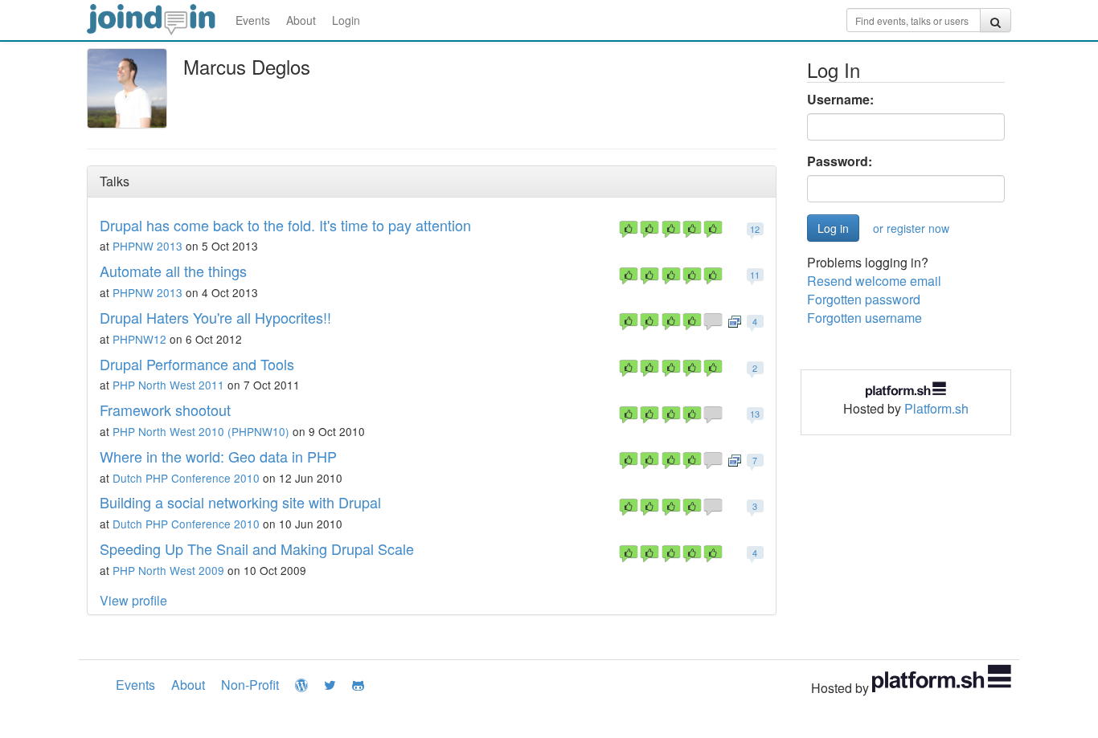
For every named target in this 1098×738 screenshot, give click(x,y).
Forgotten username (864, 317)
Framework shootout (165, 409)
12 (755, 228)
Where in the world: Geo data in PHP (218, 456)
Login (346, 20)
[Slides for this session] (734, 320)
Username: (840, 99)
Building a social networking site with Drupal (240, 501)
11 (755, 274)
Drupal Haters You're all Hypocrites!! (215, 317)
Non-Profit (250, 684)
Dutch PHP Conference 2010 (186, 478)
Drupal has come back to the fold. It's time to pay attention (285, 224)
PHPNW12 (139, 339)
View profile (133, 600)
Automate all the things (173, 270)
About (301, 20)
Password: (839, 161)
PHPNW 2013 (147, 246)
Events (253, 20)
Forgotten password (863, 299)
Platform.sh (936, 408)
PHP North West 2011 (168, 385)
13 (755, 413)
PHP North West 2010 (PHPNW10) (201, 431)
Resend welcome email (874, 280)
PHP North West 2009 (168, 570)
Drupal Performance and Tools (197, 363)
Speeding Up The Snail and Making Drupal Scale (257, 548)
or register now (911, 228)
